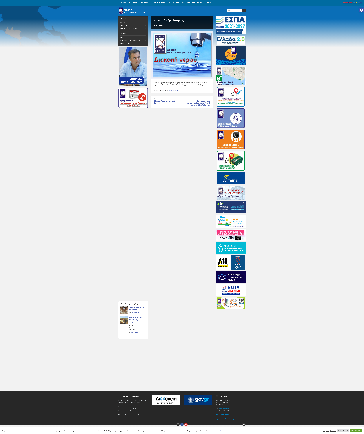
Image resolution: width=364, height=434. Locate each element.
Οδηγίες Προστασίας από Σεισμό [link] (164, 102)
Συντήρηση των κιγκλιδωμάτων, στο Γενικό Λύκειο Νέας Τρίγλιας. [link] (198, 103)
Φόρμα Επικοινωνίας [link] (222, 415)
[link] (361, 10)
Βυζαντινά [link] (134, 332)
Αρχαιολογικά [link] (135, 312)
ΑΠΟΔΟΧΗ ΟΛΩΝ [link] (355, 431)
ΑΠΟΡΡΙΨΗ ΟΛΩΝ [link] (343, 431)
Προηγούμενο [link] (158, 99)
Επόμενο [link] (207, 99)
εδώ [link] (220, 431)
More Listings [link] (124, 336)
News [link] (161, 25)
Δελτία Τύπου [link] (174, 90)
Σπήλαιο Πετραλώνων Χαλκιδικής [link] (136, 308)
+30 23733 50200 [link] (223, 409)
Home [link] (155, 25)
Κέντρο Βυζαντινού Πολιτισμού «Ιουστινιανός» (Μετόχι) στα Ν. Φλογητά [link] (137, 320)
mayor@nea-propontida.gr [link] (228, 413)
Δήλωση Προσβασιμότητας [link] (225, 419)
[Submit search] (244, 10)
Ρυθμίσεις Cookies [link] (329, 431)
